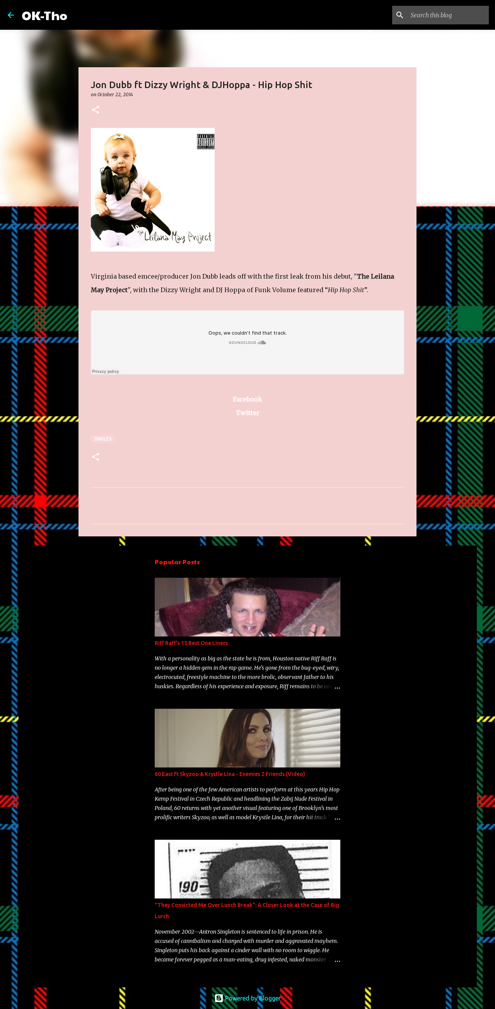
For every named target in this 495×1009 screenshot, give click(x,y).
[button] (95, 110)
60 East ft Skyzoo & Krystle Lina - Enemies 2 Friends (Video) (230, 774)
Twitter (247, 413)
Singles (103, 438)
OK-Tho (44, 15)
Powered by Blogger (252, 998)
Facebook (247, 399)
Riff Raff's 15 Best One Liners (191, 643)
